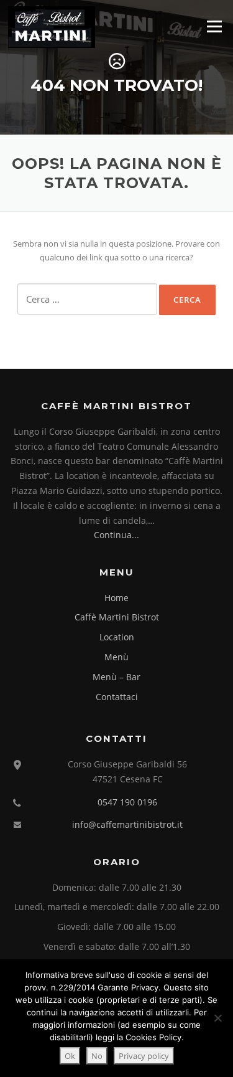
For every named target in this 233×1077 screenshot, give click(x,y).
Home (116, 598)
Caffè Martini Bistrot (117, 617)
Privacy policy (144, 1055)
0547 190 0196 (127, 802)
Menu (214, 26)
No (97, 1055)
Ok (70, 1055)
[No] (217, 1018)
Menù (116, 657)
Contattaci (117, 697)
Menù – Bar (116, 677)
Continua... (116, 535)
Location (116, 637)
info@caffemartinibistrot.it (127, 824)
